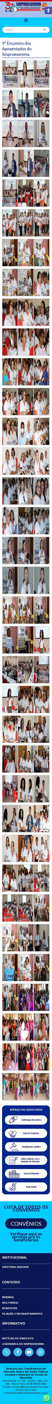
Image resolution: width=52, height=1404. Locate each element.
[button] (48, 10)
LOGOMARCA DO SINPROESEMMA (23, 1344)
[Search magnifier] (44, 30)
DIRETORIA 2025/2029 (15, 1267)
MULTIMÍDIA (10, 1302)
